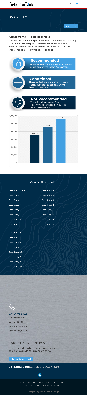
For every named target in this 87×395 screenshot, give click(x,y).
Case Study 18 (15, 242)
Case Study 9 (48, 195)
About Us (32, 382)
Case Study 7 (15, 224)
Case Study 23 (15, 267)
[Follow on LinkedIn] (40, 375)
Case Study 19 (15, 247)
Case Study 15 (48, 224)
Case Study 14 (48, 219)
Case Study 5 (15, 215)
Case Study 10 (48, 200)
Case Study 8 (48, 190)
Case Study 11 (48, 205)
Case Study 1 (14, 195)
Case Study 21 (15, 257)
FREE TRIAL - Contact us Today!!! (21, 359)
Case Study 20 (15, 252)
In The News (44, 382)
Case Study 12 (48, 210)
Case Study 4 (15, 210)
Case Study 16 (15, 232)
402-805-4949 (18, 314)
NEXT (74, 26)
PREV (67, 26)
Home (22, 382)
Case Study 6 (15, 219)
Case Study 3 (15, 205)
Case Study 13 (48, 215)
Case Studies (58, 382)
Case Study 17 (15, 237)
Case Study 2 (15, 200)
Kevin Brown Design (50, 392)
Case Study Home (17, 190)
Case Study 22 (15, 262)
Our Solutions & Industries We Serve (42, 385)
